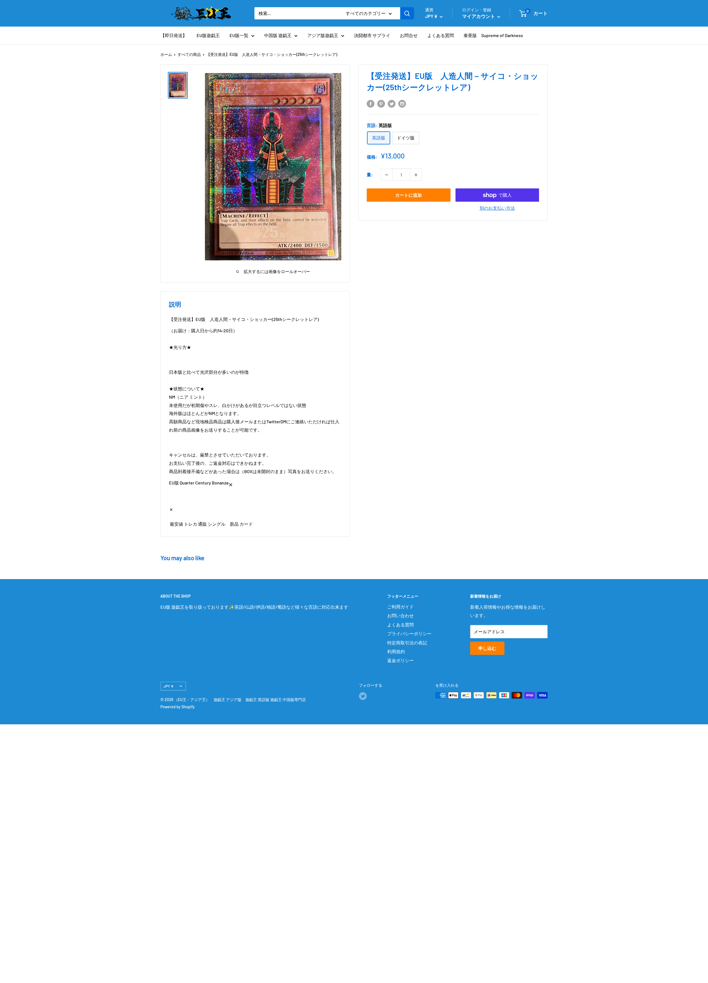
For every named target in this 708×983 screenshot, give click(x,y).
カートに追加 (408, 195)
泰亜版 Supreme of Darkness (493, 35)
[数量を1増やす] (416, 175)
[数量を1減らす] (386, 175)
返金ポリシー (400, 660)
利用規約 (396, 651)
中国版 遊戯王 (277, 35)
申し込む (487, 648)
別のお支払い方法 (497, 208)
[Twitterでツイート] (391, 103)
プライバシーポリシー (409, 633)
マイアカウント (479, 16)
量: (370, 174)
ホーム (166, 54)
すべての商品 (189, 54)
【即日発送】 (173, 35)
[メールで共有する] (402, 103)
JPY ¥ (168, 686)
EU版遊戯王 (208, 35)
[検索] (407, 13)
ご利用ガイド (400, 606)
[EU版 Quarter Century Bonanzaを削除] (230, 483)
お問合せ (409, 35)
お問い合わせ (400, 615)
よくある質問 (440, 35)
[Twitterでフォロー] (363, 696)
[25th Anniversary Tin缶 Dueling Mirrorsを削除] (171, 508)
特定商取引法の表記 (407, 642)
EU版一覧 (239, 35)
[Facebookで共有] (370, 103)
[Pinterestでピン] (381, 103)
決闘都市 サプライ (372, 35)
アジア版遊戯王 (322, 35)
